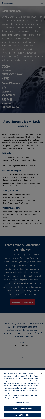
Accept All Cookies (22, 415)
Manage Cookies (22, 402)
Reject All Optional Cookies (22, 409)
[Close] (41, 373)
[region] (22, 394)
